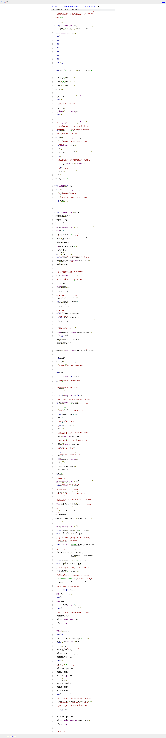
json (164, 736)
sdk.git (56, 6)
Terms (15, 736)
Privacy (11, 736)
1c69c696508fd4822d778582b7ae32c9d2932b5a (73, 6)
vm (94, 6)
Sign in (163, 2)
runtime (90, 6)
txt (160, 736)
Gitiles (8, 736)
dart (52, 6)
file (78, 9)
